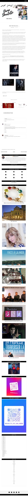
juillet (3, 454)
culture (14, 470)
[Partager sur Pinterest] (4, 96)
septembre (4, 453)
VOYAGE (14, 465)
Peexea (5, 124)
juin (3, 455)
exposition (14, 471)
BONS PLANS (12, 99)
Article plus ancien (23, 151)
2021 (3, 440)
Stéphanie (6, 118)
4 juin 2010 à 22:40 (8, 124)
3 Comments (16, 27)
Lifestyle (14, 462)
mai (3, 456)
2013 (3, 447)
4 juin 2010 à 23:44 (11, 135)
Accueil (14, 151)
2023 (3, 438)
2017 (3, 443)
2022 (3, 439)
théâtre (14, 483)
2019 (3, 442)
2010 (3, 449)
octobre (3, 452)
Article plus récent (4, 151)
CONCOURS (14, 461)
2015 (3, 445)
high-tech (14, 474)
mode (14, 478)
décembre (3, 450)
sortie (14, 482)
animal (14, 466)
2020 (3, 441)
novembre (3, 451)
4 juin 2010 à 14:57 (9, 118)
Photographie (14, 463)
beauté (14, 467)
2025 (3, 437)
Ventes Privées (15, 99)
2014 (3, 446)
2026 (3, 436)
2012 (3, 448)
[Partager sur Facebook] (6, 96)
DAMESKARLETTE (6, 135)
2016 (3, 444)
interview (14, 475)
